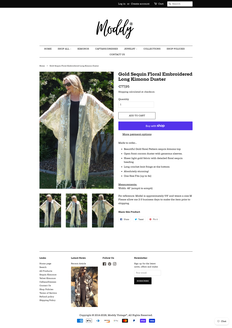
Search (42, 267)
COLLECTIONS (152, 48)
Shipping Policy (47, 300)
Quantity (123, 99)
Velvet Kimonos (47, 278)
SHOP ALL (64, 48)
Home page (45, 263)
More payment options (137, 134)
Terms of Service (48, 293)
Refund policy (46, 296)
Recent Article (78, 263)
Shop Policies (176, 48)
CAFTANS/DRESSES (106, 48)
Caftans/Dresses (47, 282)
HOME (48, 48)
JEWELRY (130, 48)
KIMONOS (83, 48)
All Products (45, 271)
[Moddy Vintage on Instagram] (114, 264)
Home (42, 66)
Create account (140, 3)
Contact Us (117, 54)
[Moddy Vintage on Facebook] (104, 264)
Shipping (123, 92)
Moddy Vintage (117, 315)
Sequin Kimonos (48, 274)
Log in (121, 3)
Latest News (78, 258)
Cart (161, 3)
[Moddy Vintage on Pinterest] (109, 264)
